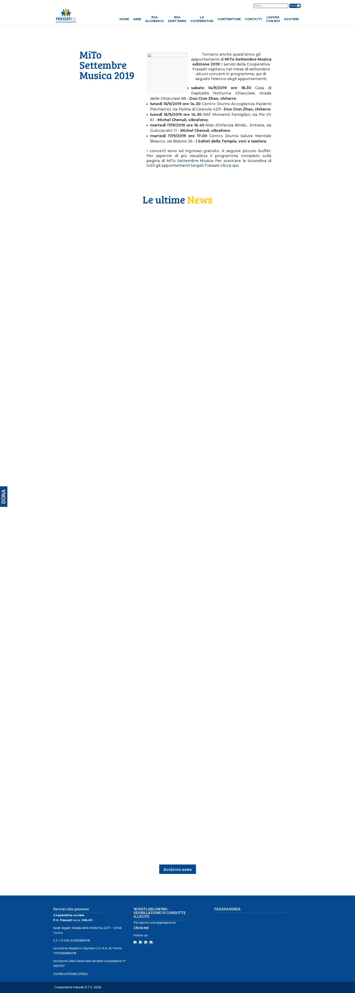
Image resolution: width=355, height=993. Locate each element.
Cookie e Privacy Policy (70, 973)
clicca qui (229, 165)
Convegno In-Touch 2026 (129, 553)
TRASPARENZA (227, 908)
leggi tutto (114, 303)
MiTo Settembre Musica (190, 160)
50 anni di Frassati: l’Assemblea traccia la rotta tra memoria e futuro (170, 230)
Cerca (293, 5)
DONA (4, 496)
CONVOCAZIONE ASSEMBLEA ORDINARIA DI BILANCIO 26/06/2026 (167, 338)
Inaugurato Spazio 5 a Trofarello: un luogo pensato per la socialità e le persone (178, 773)
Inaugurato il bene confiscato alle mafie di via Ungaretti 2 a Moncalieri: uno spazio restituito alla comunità (176, 667)
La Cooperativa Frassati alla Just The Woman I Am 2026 (158, 445)
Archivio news (177, 869)
